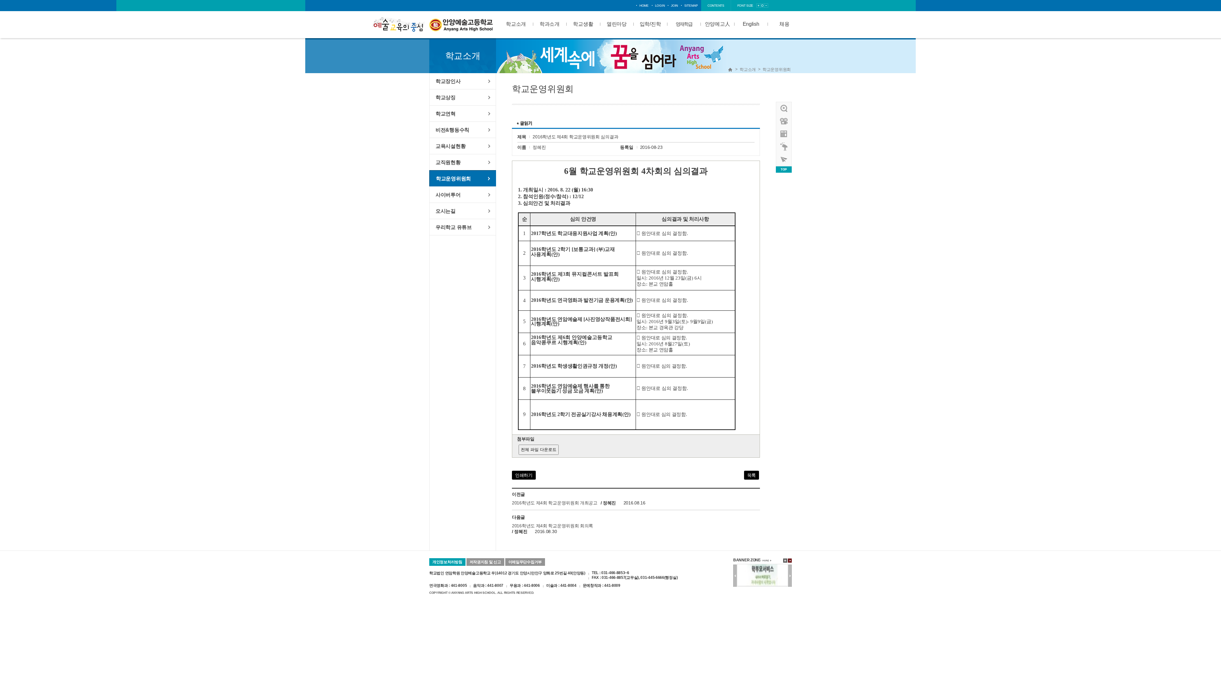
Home (730, 70)
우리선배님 (784, 108)
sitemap (691, 5)
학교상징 (446, 97)
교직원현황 (448, 162)
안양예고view (784, 134)
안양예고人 (717, 24)
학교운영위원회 (776, 69)
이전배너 (735, 576)
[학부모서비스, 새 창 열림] (762, 566)
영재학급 (684, 24)
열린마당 (617, 24)
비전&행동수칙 (452, 130)
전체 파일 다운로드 (538, 449)
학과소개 (550, 24)
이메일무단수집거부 (525, 562)
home (644, 5)
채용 (784, 24)
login (660, 5)
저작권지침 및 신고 (485, 562)
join (674, 5)
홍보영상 (784, 121)
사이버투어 (448, 195)
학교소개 (516, 24)
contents (715, 5)
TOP (784, 169)
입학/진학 (650, 24)
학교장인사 (448, 81)
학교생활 (583, 24)
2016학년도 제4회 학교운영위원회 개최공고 (554, 502)
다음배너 (790, 576)
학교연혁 (446, 113)
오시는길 (446, 211)
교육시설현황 (451, 146)
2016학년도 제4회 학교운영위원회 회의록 (552, 525)
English (751, 24)
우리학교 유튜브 (454, 227)
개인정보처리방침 (447, 562)
